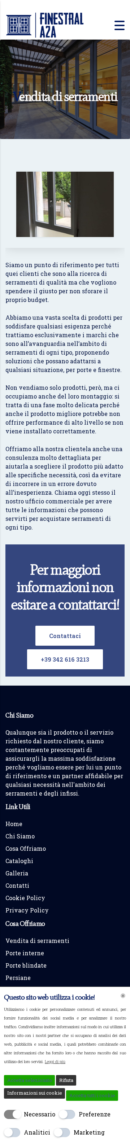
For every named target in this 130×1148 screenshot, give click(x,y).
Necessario (39, 1114)
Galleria (16, 873)
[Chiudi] (123, 996)
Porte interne (24, 953)
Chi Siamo (20, 836)
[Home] (45, 24)
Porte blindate (26, 965)
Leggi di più (55, 1061)
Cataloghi (19, 861)
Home (13, 824)
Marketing (89, 1132)
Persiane (18, 977)
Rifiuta (66, 1080)
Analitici (37, 1132)
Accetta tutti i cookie (92, 1095)
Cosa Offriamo (25, 848)
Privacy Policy (27, 910)
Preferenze (94, 1114)
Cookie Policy (25, 898)
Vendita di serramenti (37, 940)
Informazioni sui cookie (34, 1093)
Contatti (17, 885)
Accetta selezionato (29, 1080)
